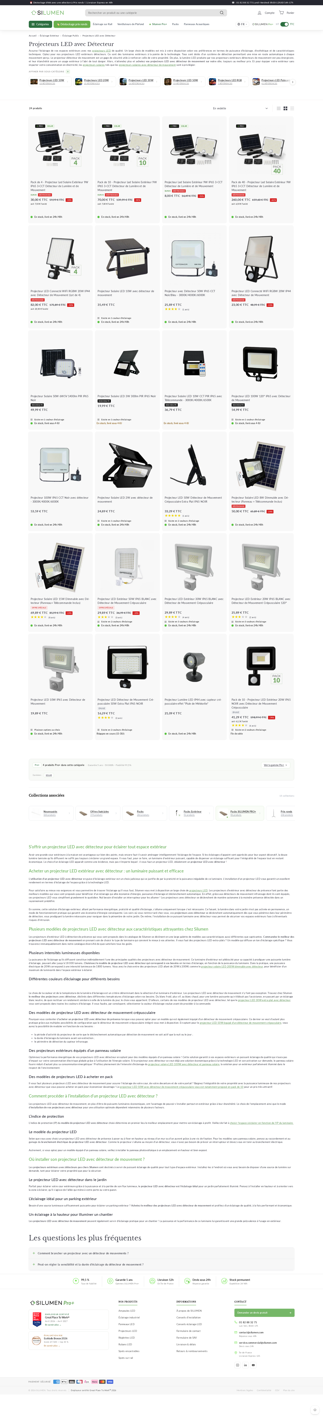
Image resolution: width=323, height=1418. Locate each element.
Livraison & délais (186, 1344)
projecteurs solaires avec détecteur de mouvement (147, 65)
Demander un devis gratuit (252, 1312)
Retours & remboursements (191, 1351)
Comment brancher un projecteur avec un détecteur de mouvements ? (83, 1253)
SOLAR (49, 775)
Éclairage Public (70, 35)
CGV (277, 1390)
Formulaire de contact (188, 1330)
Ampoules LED (127, 1310)
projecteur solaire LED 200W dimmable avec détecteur (232, 966)
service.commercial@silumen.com (258, 1342)
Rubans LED (125, 1344)
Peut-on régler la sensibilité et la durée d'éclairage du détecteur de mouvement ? (91, 1264)
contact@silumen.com (251, 1332)
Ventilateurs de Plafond (130, 24)
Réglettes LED (127, 1337)
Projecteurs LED (128, 1330)
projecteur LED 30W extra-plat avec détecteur (264, 1000)
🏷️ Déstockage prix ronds (72, 24)
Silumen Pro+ (159, 24)
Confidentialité (264, 1390)
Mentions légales (245, 1390)
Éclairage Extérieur (49, 35)
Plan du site (289, 1390)
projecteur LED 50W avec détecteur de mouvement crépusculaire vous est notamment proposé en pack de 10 (181, 1087)
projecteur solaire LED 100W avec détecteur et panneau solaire (183, 1064)
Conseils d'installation (188, 1317)
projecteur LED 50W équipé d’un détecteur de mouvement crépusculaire (240, 1022)
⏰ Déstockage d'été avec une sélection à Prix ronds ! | (58, 2)
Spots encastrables (129, 1351)
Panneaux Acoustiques (197, 24)
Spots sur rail (126, 1357)
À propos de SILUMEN (189, 1310)
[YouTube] (253, 1365)
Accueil (32, 35)
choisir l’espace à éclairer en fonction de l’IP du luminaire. (261, 1123)
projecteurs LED (101, 50)
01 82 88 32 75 (248, 1322)
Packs (175, 24)
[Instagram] (237, 1365)
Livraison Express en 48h (100, 2)
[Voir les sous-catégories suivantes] (293, 82)
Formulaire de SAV (186, 1337)
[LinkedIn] (245, 1365)
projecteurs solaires (94, 65)
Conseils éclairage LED (189, 1324)
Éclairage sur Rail (102, 24)
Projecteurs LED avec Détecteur (99, 35)
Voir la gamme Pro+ (274, 765)
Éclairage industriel (129, 1317)
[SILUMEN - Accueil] (68, 1303)
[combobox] (156, 12)
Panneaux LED (127, 1324)
